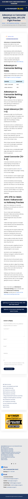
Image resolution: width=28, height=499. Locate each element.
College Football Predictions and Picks (12, 397)
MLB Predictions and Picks (9, 394)
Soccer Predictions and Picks (10, 403)
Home (3, 23)
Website (6, 353)
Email (5, 346)
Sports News (6, 405)
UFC (21, 168)
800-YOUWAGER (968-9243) (10, 469)
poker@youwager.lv (11, 487)
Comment (6, 329)
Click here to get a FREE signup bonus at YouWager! (14, 2)
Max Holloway (20, 61)
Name (5, 339)
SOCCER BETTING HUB (8, 388)
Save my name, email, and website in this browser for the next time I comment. (14, 363)
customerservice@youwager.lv (10, 478)
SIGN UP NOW (6, 407)
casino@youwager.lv (13, 480)
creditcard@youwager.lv (17, 485)
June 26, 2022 (11, 36)
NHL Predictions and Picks (9, 399)
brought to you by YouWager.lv (13, 77)
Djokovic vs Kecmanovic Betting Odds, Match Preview (14, 310)
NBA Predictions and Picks (9, 392)
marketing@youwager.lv (15, 483)
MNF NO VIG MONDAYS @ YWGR (10, 386)
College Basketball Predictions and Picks (12, 395)
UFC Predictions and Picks (13, 23)
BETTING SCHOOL (7, 384)
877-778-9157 (11, 471)
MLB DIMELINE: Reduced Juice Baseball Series (11, 446)
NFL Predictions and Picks (9, 390)
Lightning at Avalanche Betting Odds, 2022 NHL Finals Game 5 (14, 303)
